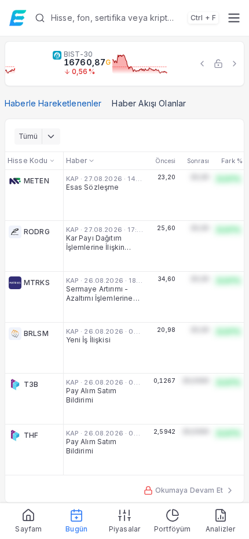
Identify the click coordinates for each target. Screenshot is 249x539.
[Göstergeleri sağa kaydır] (234, 63)
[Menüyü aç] (233, 17)
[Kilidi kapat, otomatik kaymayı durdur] (218, 63)
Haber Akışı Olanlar (149, 103)
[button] (126, 18)
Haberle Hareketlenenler (53, 103)
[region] (124, 63)
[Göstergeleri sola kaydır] (202, 63)
